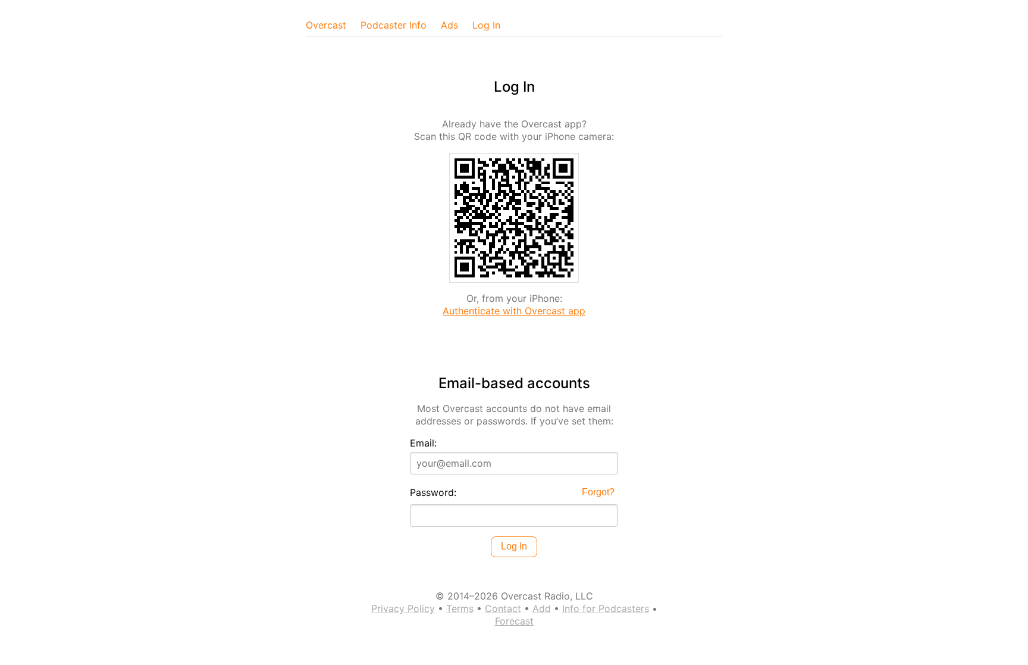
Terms (460, 608)
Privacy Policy (403, 608)
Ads (449, 25)
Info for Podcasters (605, 608)
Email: (423, 443)
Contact (503, 608)
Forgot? (598, 492)
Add (541, 608)
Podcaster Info (394, 25)
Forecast (514, 621)
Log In (486, 25)
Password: (433, 492)
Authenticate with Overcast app (514, 311)
